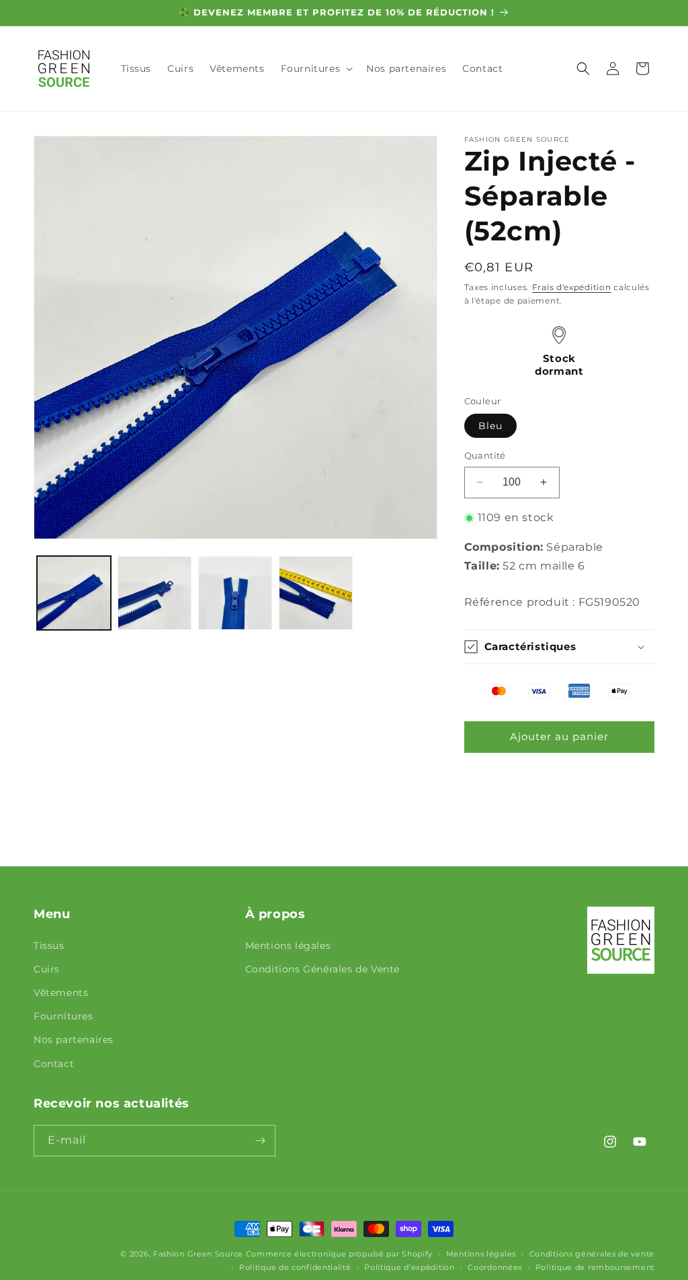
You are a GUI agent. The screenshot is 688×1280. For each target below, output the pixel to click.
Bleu (490, 426)
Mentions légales (288, 946)
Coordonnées (495, 1267)
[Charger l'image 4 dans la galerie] (316, 593)
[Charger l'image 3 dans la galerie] (235, 593)
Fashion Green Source (198, 1254)
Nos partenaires (74, 1040)
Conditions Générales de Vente (322, 969)
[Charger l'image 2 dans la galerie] (154, 593)
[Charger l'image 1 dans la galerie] (74, 593)
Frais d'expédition (571, 287)
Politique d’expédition (409, 1267)
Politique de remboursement (594, 1267)
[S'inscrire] (260, 1140)
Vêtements (61, 993)
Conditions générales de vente (591, 1254)
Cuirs (47, 969)
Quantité (485, 455)
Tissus (49, 946)
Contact (54, 1064)
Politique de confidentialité (295, 1267)
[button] (316, 68)
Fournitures (63, 1016)
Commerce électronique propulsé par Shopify (339, 1254)
